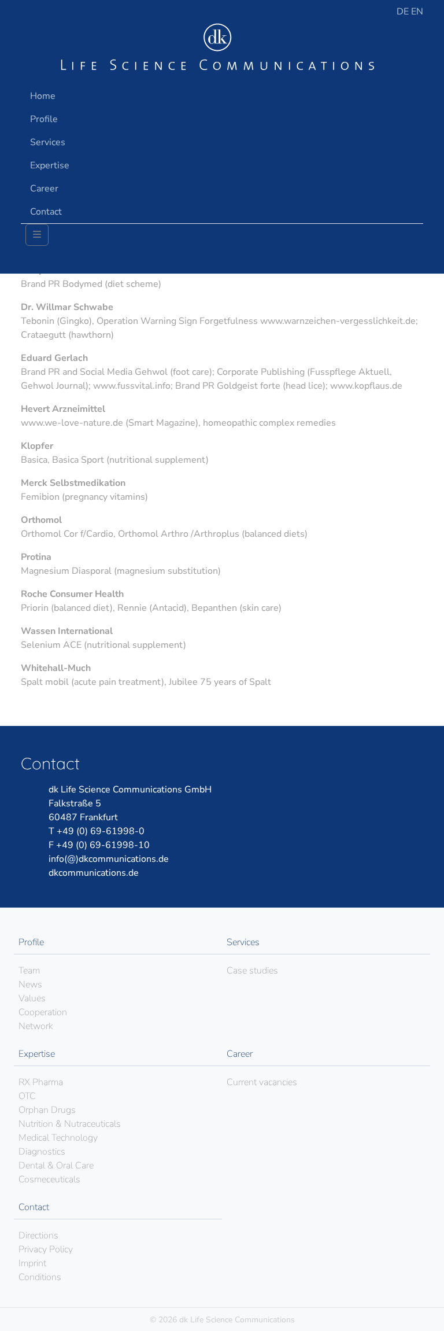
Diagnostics (41, 1151)
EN (417, 11)
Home (43, 96)
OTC (27, 1096)
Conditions (39, 1277)
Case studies (252, 970)
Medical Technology (58, 1137)
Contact (46, 211)
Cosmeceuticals (49, 1179)
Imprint (32, 1263)
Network (35, 1026)
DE (404, 11)
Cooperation (42, 1012)
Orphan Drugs (47, 1110)
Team (29, 970)
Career (44, 188)
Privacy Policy (45, 1249)
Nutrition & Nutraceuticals (69, 1124)
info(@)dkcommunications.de (109, 859)
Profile (44, 119)
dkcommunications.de (94, 873)
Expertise (49, 165)
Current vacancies (262, 1082)
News (30, 984)
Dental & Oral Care (56, 1165)
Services (47, 142)
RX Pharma (40, 1082)
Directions (38, 1235)
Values (32, 998)
